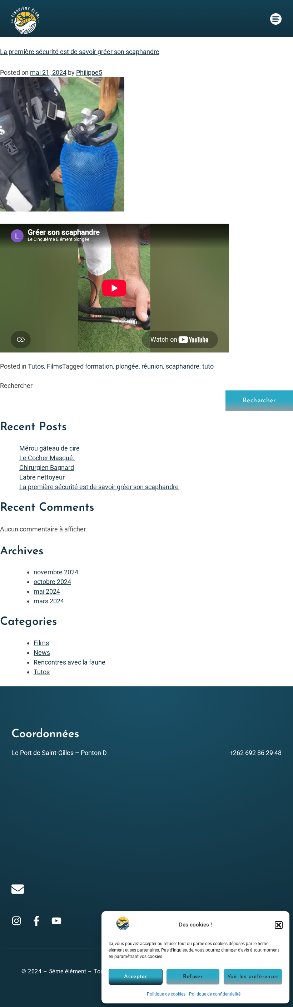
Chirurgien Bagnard (46, 467)
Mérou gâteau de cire (49, 448)
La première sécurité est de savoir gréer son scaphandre (79, 51)
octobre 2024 (52, 581)
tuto (208, 366)
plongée (127, 366)
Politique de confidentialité (214, 994)
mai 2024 (47, 591)
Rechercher (16, 385)
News (42, 652)
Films (54, 366)
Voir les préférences (252, 976)
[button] (278, 925)
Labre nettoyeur (42, 477)
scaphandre (182, 366)
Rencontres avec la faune (69, 662)
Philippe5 (89, 72)
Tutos (36, 366)
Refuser (193, 976)
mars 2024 (49, 601)
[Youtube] (56, 921)
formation (99, 366)
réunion (152, 366)
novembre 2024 (56, 572)
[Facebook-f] (36, 921)
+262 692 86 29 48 (255, 753)
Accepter (135, 976)
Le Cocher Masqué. (47, 458)
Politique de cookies (166, 994)
